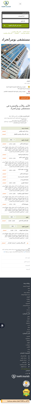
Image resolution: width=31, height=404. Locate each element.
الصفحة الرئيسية (26, 286)
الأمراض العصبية (23, 364)
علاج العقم (24, 362)
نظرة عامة (27, 257)
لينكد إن (26, 373)
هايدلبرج (28, 331)
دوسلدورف (27, 338)
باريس (28, 351)
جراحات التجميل (23, 360)
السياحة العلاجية (26, 31)
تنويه (29, 307)
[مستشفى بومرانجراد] (15, 61)
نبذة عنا (28, 309)
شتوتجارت (28, 344)
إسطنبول (28, 323)
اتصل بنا (28, 312)
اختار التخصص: (25, 13)
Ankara (28, 340)
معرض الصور (27, 261)
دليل (29, 290)
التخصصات (16, 33)
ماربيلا (28, 329)
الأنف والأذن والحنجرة (16, 31)
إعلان (29, 288)
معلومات (28, 299)
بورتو (29, 349)
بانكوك (28, 318)
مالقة (29, 327)
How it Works (27, 292)
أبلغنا (4, 251)
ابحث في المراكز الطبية (15, 25)
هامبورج (28, 336)
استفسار (4, 131)
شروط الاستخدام (26, 305)
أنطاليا (28, 342)
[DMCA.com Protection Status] (26, 392)
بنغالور (28, 316)
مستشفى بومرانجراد (25, 33)
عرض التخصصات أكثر (25, 368)
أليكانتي (28, 347)
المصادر (28, 301)
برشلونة (28, 320)
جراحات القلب (24, 358)
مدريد (29, 325)
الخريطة (28, 269)
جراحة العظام (24, 366)
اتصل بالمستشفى (24, 97)
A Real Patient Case (25, 294)
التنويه (25, 251)
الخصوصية (28, 303)
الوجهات (28, 297)
